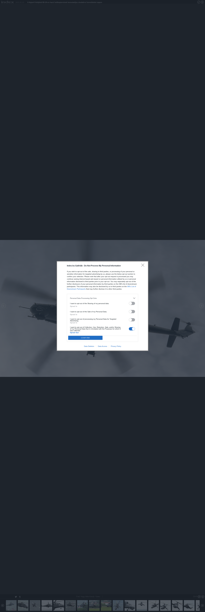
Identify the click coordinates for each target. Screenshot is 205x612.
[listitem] (102, 298)
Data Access (102, 346)
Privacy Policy (116, 346)
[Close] (143, 266)
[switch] (132, 303)
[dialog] (102, 306)
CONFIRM (85, 338)
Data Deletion (89, 346)
